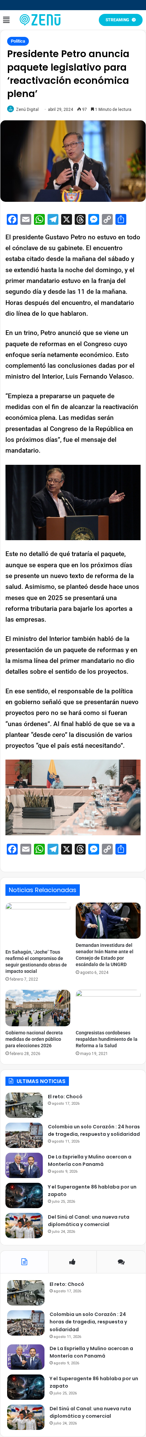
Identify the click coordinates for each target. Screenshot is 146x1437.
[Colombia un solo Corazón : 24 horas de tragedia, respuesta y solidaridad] (24, 1135)
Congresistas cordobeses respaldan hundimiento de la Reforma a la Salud (107, 1039)
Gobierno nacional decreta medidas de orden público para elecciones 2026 (34, 1039)
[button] (6, 20)
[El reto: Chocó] (24, 1105)
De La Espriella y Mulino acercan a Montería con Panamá (89, 1160)
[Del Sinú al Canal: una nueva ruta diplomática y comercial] (24, 1225)
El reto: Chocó (65, 1096)
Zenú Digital (27, 109)
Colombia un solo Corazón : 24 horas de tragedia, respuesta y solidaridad (94, 1130)
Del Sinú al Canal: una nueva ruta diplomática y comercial (88, 1221)
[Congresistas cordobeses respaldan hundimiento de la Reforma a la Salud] (108, 1008)
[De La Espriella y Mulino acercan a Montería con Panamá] (24, 1165)
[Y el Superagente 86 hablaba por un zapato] (24, 1195)
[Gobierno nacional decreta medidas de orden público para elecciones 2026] (37, 1008)
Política (18, 41)
